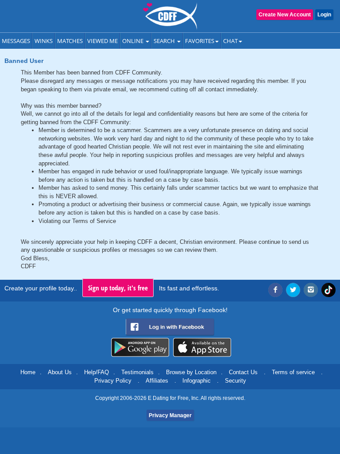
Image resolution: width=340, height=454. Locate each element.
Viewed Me (102, 41)
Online (133, 41)
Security (235, 380)
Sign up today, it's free (118, 287)
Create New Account (285, 15)
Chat (230, 41)
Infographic (196, 380)
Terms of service (293, 372)
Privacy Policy (112, 380)
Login (324, 15)
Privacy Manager (170, 415)
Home (27, 372)
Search (165, 41)
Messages (16, 41)
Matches (70, 41)
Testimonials (137, 372)
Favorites (199, 41)
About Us (60, 372)
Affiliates (157, 380)
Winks (44, 41)
